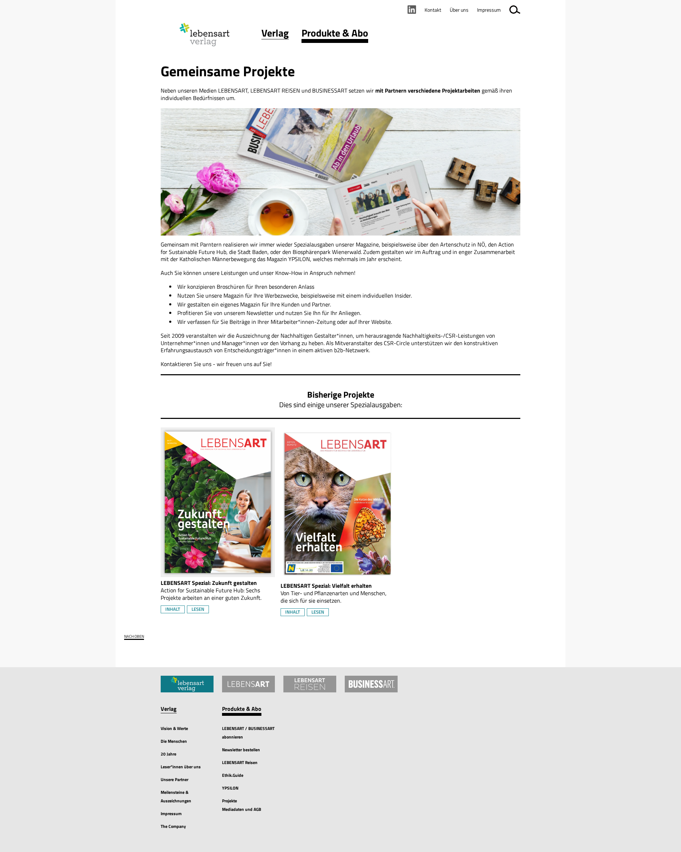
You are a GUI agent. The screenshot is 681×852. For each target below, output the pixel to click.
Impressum (171, 813)
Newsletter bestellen (241, 749)
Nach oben (134, 636)
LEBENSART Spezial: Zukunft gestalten (209, 583)
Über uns (459, 9)
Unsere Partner (174, 779)
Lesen (198, 609)
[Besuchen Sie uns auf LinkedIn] (412, 9)
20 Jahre (168, 754)
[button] (275, 34)
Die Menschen (174, 741)
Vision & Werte (174, 728)
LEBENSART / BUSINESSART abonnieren (248, 732)
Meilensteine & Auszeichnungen (176, 796)
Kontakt (433, 9)
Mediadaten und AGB (241, 809)
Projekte (229, 800)
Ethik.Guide (232, 775)
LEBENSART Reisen (240, 762)
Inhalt (172, 609)
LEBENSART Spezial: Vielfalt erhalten (326, 585)
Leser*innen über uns (181, 766)
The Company (173, 826)
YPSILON (230, 788)
